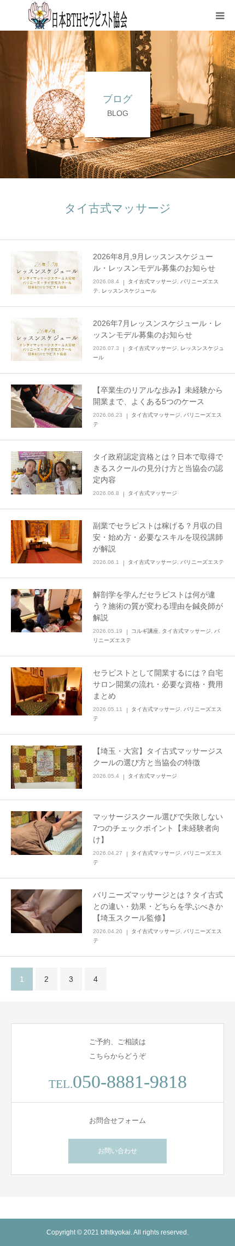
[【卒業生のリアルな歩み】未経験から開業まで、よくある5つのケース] (46, 406)
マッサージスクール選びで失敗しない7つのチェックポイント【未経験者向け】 (158, 828)
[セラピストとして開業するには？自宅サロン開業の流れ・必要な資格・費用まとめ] (46, 691)
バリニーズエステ (202, 562)
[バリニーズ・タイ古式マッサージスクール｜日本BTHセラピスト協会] (76, 15)
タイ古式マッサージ (152, 281)
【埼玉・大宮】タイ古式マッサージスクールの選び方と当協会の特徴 (158, 757)
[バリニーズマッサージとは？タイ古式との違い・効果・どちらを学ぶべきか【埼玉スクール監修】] (46, 911)
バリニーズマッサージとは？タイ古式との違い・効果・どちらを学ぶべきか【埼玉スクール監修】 (158, 906)
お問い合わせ (117, 1151)
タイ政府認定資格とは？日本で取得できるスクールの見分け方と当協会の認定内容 (158, 468)
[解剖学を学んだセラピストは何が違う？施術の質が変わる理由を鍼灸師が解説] (46, 611)
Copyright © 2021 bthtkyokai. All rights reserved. (117, 1232)
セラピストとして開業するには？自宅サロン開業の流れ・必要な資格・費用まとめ (158, 684)
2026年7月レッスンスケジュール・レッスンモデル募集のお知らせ (157, 329)
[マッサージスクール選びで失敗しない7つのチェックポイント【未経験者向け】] (46, 833)
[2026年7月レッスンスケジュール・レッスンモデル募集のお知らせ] (46, 340)
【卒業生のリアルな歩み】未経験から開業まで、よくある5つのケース (158, 396)
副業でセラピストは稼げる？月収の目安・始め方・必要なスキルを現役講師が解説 (158, 537)
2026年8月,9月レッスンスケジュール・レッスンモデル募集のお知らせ (154, 262)
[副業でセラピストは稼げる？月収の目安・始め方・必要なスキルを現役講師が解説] (46, 542)
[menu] (219, 15)
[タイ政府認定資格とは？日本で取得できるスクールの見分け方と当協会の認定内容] (46, 473)
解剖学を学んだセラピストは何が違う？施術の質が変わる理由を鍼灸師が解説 (158, 606)
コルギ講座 (144, 631)
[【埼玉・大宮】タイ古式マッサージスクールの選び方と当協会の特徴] (46, 767)
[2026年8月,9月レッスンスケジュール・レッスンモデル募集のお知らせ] (46, 273)
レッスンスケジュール (129, 291)
